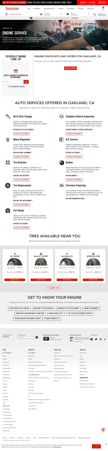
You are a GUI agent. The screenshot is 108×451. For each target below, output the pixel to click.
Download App (78, 341)
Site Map (5, 437)
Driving (82, 375)
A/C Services (32, 381)
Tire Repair (31, 368)
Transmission (32, 406)
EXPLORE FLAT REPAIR (20, 223)
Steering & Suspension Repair (37, 365)
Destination (6, 365)
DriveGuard (6, 371)
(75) (47, 267)
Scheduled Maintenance (35, 402)
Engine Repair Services (35, 362)
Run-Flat (5, 393)
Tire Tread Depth (8, 424)
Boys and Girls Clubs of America (63, 356)
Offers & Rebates (59, 368)
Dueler (5, 390)
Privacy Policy (20, 437)
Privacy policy (57, 447)
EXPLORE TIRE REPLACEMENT (22, 200)
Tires (81, 356)
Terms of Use (12, 437)
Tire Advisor (6, 412)
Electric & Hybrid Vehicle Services (38, 377)
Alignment (31, 356)
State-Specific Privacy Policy (84, 437)
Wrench (56, 381)
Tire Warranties (7, 415)
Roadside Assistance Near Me (63, 375)
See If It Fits (15, 280)
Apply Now (52, 337)
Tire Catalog (6, 409)
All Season (6, 362)
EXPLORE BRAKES (71, 175)
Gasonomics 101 (59, 365)
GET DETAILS (75, 18)
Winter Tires (6, 431)
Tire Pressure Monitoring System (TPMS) (40, 371)
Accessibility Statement (44, 437)
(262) (21, 267)
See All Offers (70, 68)
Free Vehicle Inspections (35, 393)
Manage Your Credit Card (55, 339)
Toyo (4, 403)
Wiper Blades (32, 409)
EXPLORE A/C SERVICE (73, 152)
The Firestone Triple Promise (62, 378)
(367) (99, 267)
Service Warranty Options (87, 387)
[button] (28, 9)
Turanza (5, 384)
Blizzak (5, 359)
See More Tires (54, 288)
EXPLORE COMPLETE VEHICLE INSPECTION (79, 129)
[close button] (106, 444)
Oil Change (83, 368)
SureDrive (6, 399)
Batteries (31, 384)
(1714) (73, 267)
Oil (29, 396)
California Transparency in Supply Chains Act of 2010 (64, 437)
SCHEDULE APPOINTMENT (21, 134)
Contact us (6, 336)
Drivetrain (31, 390)
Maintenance (83, 371)
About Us (57, 353)
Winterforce (6, 374)
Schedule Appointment (61, 371)
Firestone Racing (8, 418)
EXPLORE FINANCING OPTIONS (75, 198)
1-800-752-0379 (102, 15)
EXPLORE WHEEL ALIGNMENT (22, 152)
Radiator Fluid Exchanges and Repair (39, 399)
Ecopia (5, 381)
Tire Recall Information (9, 421)
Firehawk (5, 396)
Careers (35, 437)
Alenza (5, 356)
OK (96, 446)
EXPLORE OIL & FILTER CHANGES (23, 129)
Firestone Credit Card (60, 362)
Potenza (5, 387)
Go (26, 82)
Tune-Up (30, 387)
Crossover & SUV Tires (9, 428)
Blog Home (83, 353)
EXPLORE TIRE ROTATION (21, 175)
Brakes (30, 359)
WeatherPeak (7, 368)
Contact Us (57, 359)
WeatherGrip (6, 378)
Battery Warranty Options (87, 384)
